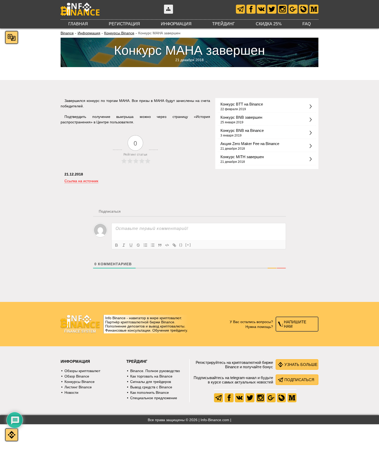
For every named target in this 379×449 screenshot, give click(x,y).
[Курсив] (123, 245)
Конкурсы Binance (119, 33)
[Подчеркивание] (131, 245)
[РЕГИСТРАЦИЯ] (11, 434)
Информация (176, 24)
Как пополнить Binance (149, 392)
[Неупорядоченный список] (152, 245)
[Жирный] (116, 245)
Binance (67, 33)
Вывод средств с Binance (151, 387)
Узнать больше (300, 364)
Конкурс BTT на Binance (241, 104)
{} (181, 245)
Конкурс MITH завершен (242, 157)
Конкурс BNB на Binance (242, 130)
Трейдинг (223, 24)
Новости (71, 392)
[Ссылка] (174, 245)
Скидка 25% (269, 24)
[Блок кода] (167, 245)
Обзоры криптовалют (82, 371)
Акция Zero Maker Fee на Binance (249, 143)
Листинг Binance (78, 387)
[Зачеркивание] (138, 245)
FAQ (306, 24)
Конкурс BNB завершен (241, 117)
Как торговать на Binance (151, 376)
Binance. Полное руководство (155, 371)
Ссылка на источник (81, 181)
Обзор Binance (76, 376)
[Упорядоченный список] (145, 245)
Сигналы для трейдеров (150, 382)
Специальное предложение (153, 398)
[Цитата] (159, 245)
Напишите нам (295, 324)
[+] (188, 245)
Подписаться (299, 380)
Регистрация (124, 24)
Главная (78, 24)
